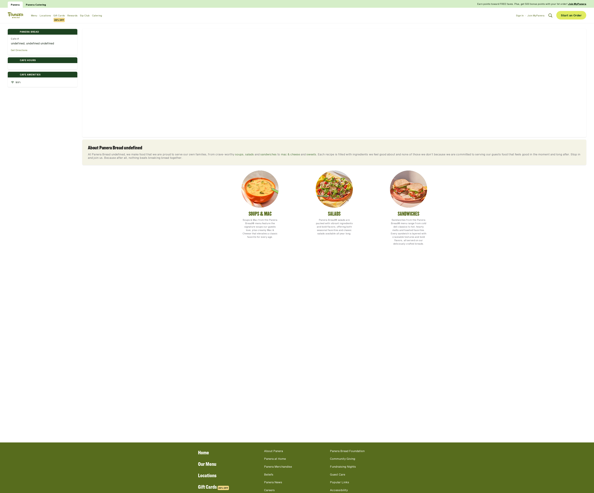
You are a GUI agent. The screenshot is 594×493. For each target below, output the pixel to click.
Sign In (520, 15)
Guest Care (337, 474)
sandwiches (268, 154)
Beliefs (268, 474)
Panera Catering (36, 4)
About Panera (273, 451)
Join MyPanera (535, 15)
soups (239, 154)
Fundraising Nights (343, 466)
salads (249, 154)
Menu (34, 15)
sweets (311, 154)
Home (203, 452)
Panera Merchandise (278, 466)
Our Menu (207, 464)
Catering (97, 15)
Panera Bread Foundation (347, 451)
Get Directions (19, 50)
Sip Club (85, 15)
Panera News (273, 482)
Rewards (72, 15)
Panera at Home (275, 458)
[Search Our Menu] (550, 15)
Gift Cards (59, 15)
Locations (45, 15)
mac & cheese (290, 154)
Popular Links (339, 482)
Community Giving (342, 458)
